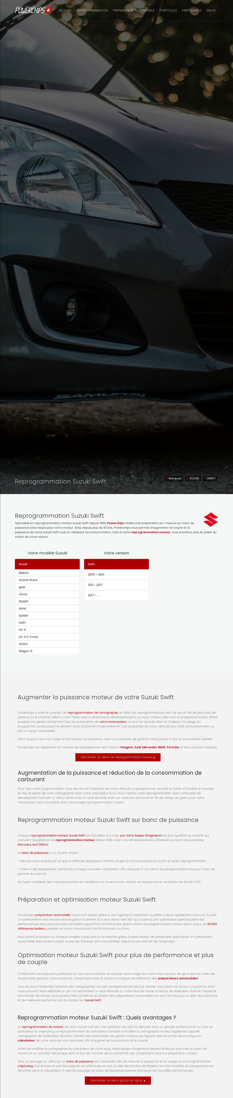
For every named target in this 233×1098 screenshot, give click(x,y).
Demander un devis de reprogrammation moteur (116, 757)
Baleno (24, 573)
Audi (137, 747)
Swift (211, 478)
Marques (174, 478)
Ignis (22, 587)
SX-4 (22, 630)
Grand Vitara (28, 580)
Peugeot (127, 747)
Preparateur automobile (134, 10)
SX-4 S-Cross (28, 637)
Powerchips (115, 523)
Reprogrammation (92, 10)
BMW (161, 747)
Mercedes (149, 747)
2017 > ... (93, 595)
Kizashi (23, 601)
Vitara (23, 644)
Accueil (65, 10)
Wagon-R (25, 651)
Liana (22, 608)
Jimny (23, 594)
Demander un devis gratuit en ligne (116, 1080)
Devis (211, 10)
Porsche (173, 747)
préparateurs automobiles (178, 978)
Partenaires (192, 10)
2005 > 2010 (96, 574)
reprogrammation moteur (150, 532)
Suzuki (194, 478)
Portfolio (168, 10)
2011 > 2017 (95, 585)
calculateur (26, 1040)
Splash (23, 615)
